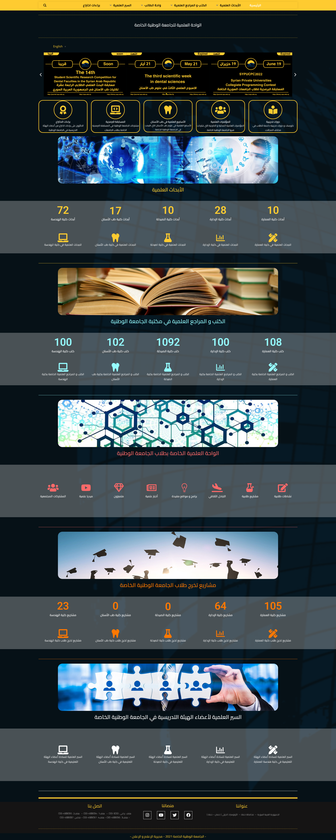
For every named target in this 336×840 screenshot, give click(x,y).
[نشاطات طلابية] (282, 487)
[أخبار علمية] (151, 487)
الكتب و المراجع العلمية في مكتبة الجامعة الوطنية (168, 321)
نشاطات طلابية (282, 496)
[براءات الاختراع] (63, 110)
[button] (40, 74)
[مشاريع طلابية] (250, 487)
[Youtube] (161, 815)
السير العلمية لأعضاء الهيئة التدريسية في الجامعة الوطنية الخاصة (168, 717)
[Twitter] (175, 815)
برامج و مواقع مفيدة (184, 496)
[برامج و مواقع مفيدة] (184, 487)
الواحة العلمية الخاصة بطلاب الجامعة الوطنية (168, 453)
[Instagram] (147, 815)
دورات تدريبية (273, 121)
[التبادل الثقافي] (217, 487)
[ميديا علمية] (86, 487)
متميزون (119, 496)
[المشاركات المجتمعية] (53, 487)
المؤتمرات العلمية (220, 121)
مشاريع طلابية (250, 496)
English (58, 46)
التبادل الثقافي (217, 496)
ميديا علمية (86, 496)
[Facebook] (188, 815)
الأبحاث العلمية (168, 189)
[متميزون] (118, 487)
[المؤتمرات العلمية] (220, 110)
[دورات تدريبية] (273, 110)
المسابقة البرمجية (115, 121)
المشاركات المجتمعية (53, 496)
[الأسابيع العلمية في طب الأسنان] (168, 110)
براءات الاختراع (63, 121)
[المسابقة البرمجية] (115, 110)
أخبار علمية (151, 496)
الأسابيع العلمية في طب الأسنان (168, 121)
